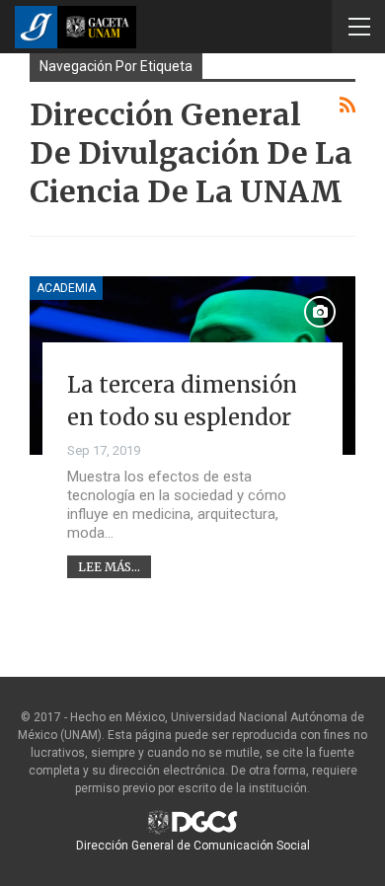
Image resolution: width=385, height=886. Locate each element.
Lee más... (109, 566)
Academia (66, 288)
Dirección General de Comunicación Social (193, 845)
